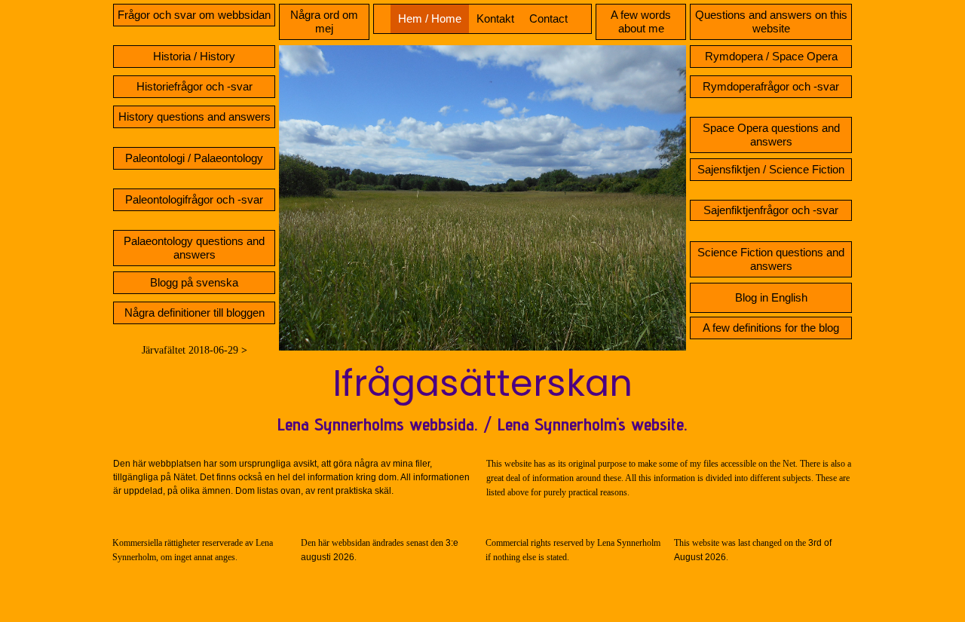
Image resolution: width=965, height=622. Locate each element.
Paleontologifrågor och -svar (194, 199)
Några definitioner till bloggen (194, 312)
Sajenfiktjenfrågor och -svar (770, 210)
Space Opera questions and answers (771, 134)
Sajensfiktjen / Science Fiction (770, 169)
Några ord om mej (324, 21)
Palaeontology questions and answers (194, 247)
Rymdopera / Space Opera (771, 56)
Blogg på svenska (194, 282)
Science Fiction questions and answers (770, 259)
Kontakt (495, 18)
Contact (548, 18)
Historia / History (194, 56)
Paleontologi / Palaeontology (194, 158)
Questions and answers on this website (771, 21)
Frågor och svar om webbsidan (194, 14)
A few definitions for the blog (771, 327)
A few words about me (641, 21)
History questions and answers (194, 116)
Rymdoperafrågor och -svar (771, 86)
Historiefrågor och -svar (194, 86)
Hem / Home (429, 18)
